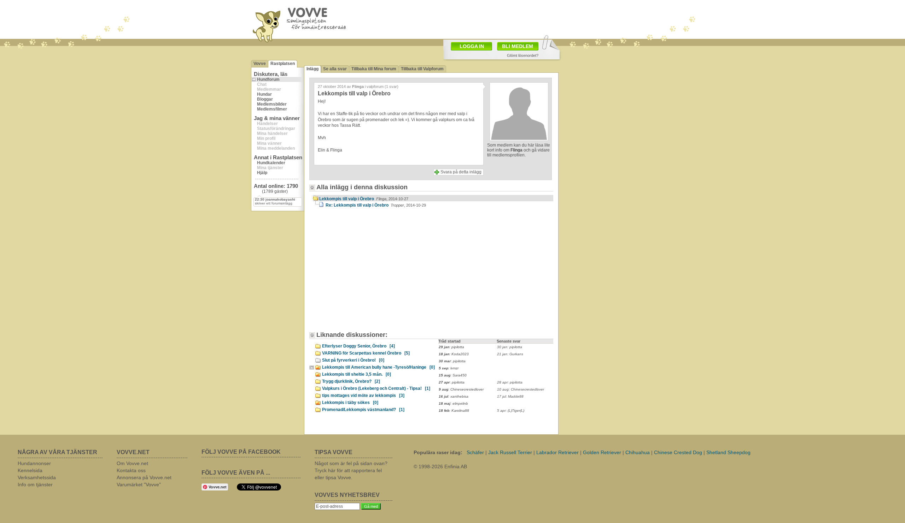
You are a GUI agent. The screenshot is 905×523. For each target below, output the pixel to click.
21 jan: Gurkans (510, 354)
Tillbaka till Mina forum (373, 68)
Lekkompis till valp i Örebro (363, 198)
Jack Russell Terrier (510, 452)
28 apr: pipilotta (509, 382)
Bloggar (265, 99)
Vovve (259, 63)
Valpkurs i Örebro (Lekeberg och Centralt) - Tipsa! (376, 388)
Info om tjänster (35, 484)
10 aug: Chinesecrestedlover (520, 389)
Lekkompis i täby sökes (350, 402)
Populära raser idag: (438, 452)
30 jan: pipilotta (509, 347)
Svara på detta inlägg (460, 172)
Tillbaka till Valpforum (422, 68)
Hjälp (262, 172)
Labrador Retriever (557, 452)
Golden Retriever (602, 452)
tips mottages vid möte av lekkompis (363, 395)
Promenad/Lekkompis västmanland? (363, 409)
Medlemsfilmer (272, 109)
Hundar (264, 94)
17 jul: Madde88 (510, 396)
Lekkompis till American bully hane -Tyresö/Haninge (378, 367)
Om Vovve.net (132, 463)
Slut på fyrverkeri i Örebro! (353, 360)
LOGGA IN (472, 46)
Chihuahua (637, 452)
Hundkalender (271, 162)
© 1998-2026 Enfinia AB (440, 466)
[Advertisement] (373, 273)
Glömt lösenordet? (522, 55)
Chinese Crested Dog (678, 452)
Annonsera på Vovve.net (144, 477)
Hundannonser (34, 463)
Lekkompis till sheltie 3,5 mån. (356, 374)
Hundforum (268, 79)
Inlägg (312, 68)
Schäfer (475, 452)
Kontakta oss (131, 470)
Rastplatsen (282, 63)
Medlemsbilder (272, 104)
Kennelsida (30, 470)
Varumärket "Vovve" (139, 484)
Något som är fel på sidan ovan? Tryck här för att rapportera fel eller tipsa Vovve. (351, 470)
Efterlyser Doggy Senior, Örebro (358, 346)
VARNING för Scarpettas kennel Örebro (366, 353)
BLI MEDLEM (517, 46)
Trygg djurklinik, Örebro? (351, 381)
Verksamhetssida (37, 477)
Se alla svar (335, 68)
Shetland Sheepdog (728, 452)
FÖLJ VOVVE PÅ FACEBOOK (241, 452)
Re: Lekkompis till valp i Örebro (376, 205)
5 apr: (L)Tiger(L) (510, 410)
